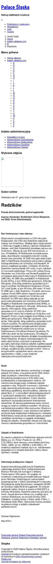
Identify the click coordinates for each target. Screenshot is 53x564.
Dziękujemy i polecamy (18, 24)
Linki (9, 29)
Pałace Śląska (15, 7)
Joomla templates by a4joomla (15, 561)
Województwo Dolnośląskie (20, 139)
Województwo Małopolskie (20, 142)
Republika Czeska (16, 137)
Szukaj (10, 31)
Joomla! (5, 554)
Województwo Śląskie (17, 147)
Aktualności (12, 26)
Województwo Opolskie (18, 144)
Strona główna (14, 58)
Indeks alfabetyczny (16, 60)
